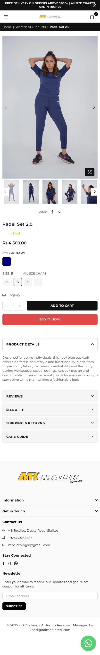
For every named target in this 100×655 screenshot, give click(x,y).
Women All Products (31, 27)
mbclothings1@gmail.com (29, 545)
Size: (24, 273)
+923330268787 (20, 538)
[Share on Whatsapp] (59, 212)
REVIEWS (14, 396)
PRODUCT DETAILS (23, 344)
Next (94, 107)
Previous (6, 107)
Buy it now (50, 319)
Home (7, 27)
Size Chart (37, 273)
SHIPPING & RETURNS (25, 423)
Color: (13, 253)
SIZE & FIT (15, 410)
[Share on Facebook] (52, 212)
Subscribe (14, 606)
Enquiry (13, 295)
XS (7, 282)
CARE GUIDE (17, 437)
